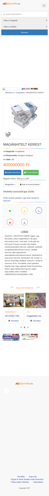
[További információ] (24, 210)
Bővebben (15, 321)
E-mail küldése (32, 172)
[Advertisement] (24, 62)
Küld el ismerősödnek (30, 184)
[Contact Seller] (38, 210)
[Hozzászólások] (10, 222)
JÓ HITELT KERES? (15, 316)
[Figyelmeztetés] (24, 222)
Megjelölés (9, 184)
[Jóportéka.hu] (24, 383)
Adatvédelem (38, 482)
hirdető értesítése (13, 172)
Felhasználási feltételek (20, 482)
